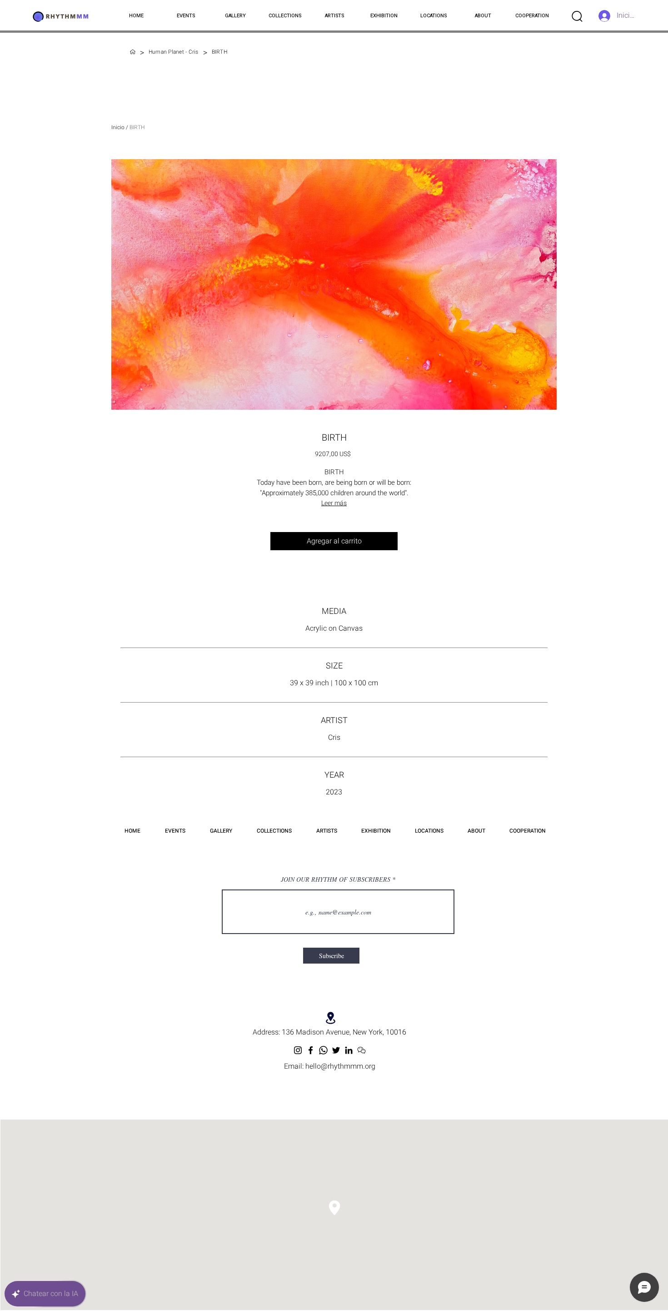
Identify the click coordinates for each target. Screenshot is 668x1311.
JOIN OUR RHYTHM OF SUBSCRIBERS (335, 879)
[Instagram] (298, 1050)
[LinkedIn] (349, 1050)
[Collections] (132, 52)
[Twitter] (336, 1050)
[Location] (331, 1018)
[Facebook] (310, 1050)
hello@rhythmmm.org (340, 1066)
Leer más (334, 503)
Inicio (118, 127)
